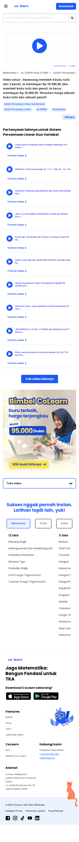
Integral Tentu (68, 575)
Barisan (63, 542)
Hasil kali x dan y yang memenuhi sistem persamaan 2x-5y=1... (42, 308)
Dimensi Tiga (16, 562)
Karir (8, 750)
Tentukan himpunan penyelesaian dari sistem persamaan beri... (43, 192)
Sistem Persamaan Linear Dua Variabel (24, 104)
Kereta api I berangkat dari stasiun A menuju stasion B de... (42, 238)
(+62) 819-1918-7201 (49, 754)
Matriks (63, 601)
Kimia (64, 523)
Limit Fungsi (66, 548)
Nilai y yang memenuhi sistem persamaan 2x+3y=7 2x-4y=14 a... (42, 354)
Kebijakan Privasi (14, 811)
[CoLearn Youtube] (30, 818)
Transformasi (67, 608)
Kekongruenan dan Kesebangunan (30, 548)
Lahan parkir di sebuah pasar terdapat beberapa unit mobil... (41, 146)
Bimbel (9, 717)
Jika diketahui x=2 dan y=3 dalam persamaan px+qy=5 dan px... (42, 331)
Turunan (64, 555)
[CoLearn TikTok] (22, 818)
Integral (64, 562)
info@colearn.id (47, 758)
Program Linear (68, 595)
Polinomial (65, 635)
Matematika (9, 73)
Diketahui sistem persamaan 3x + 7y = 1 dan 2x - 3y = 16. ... (44, 169)
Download (66, 6)
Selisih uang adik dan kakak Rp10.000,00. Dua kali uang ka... (42, 261)
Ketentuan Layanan (35, 811)
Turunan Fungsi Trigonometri (27, 581)
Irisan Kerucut (67, 628)
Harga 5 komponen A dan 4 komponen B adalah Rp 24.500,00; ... (40, 284)
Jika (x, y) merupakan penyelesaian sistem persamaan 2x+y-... (41, 215)
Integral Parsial (68, 581)
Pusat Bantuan (55, 811)
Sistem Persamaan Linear (17, 109)
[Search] (71, 18)
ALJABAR (42, 109)
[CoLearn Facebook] (8, 818)
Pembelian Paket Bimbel (51, 750)
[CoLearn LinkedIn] (37, 818)
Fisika (43, 523)
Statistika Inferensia (21, 555)
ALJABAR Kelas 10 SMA (35, 73)
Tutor (8, 729)
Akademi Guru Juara (16, 756)
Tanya (8, 723)
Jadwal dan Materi (15, 734)
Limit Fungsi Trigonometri (24, 575)
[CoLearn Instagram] (15, 818)
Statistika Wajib (18, 568)
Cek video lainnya (40, 379)
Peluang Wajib (17, 542)
